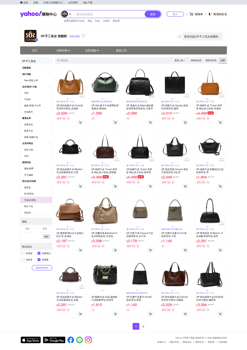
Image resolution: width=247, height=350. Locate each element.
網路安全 (199, 341)
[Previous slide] (57, 83)
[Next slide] (83, 83)
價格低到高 (196, 60)
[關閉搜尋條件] (70, 14)
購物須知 (187, 341)
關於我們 (174, 341)
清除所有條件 (42, 267)
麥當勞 (116, 20)
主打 (34, 50)
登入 (175, 14)
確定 (46, 236)
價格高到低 (211, 60)
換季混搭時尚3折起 (74, 20)
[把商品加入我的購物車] (80, 122)
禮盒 (90, 20)
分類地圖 (222, 341)
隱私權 (211, 341)
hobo (97, 20)
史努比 (106, 20)
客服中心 (161, 341)
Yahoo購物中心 (38, 14)
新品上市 (121, 50)
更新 (224, 337)
